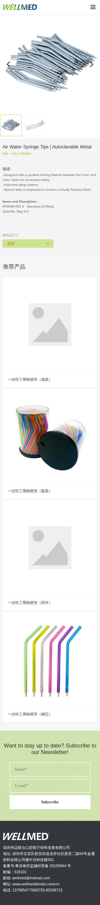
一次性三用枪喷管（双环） (30, 603)
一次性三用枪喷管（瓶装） (30, 491)
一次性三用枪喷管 (20, 153)
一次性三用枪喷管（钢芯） (30, 714)
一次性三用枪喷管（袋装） (30, 379)
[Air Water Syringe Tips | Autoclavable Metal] (50, 64)
